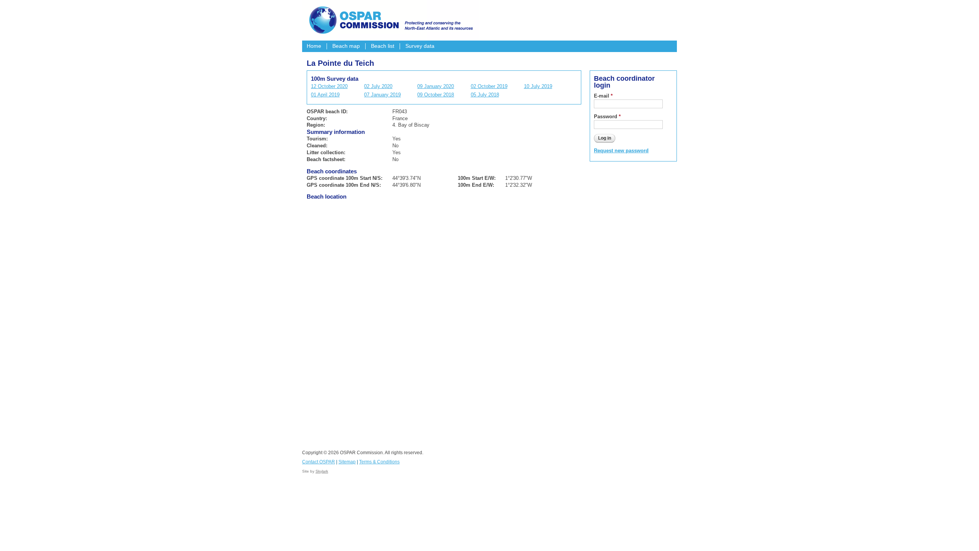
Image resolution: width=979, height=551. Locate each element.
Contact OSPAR (318, 462)
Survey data (419, 46)
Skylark (321, 471)
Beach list (382, 46)
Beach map (346, 46)
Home (314, 46)
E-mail (603, 96)
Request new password (621, 150)
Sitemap (347, 462)
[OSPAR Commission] (390, 19)
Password (607, 116)
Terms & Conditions (379, 462)
